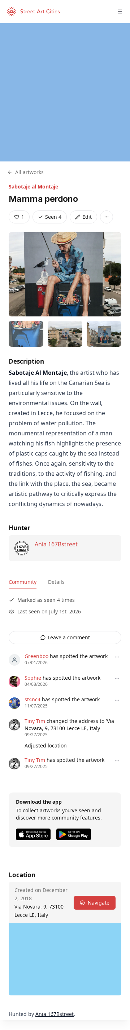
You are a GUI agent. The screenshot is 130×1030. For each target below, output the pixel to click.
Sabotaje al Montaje (33, 186)
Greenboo (36, 656)
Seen (53, 216)
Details (56, 581)
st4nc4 (32, 699)
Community (22, 581)
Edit (87, 216)
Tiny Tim (35, 721)
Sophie (33, 677)
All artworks (29, 172)
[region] (65, 92)
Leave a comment (69, 637)
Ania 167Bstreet (56, 544)
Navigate (98, 902)
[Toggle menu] (120, 11)
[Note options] (117, 657)
